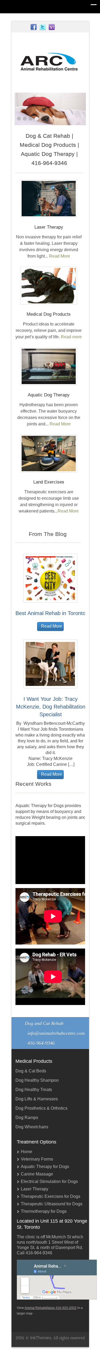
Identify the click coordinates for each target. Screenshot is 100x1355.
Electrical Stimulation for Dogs (49, 1181)
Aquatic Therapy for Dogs (45, 1166)
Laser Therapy (34, 1189)
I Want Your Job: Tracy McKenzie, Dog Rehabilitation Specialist (50, 706)
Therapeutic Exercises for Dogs (50, 1196)
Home (26, 1151)
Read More (59, 256)
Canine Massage (37, 1174)
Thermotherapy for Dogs (44, 1211)
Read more (71, 337)
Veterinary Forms (37, 1159)
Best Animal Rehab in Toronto (50, 613)
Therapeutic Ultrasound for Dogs (51, 1204)
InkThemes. (41, 1338)
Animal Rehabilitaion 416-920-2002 (51, 1308)
